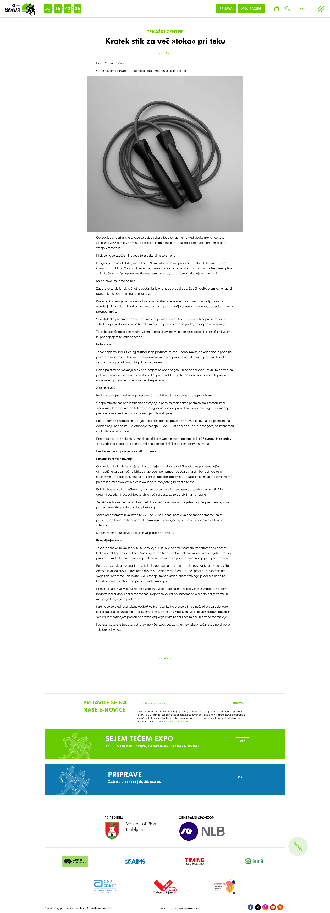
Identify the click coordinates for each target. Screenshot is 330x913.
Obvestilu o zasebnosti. (179, 721)
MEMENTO (195, 908)
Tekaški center (165, 32)
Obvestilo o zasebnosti (100, 908)
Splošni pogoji (53, 908)
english (303, 8)
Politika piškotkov (74, 908)
